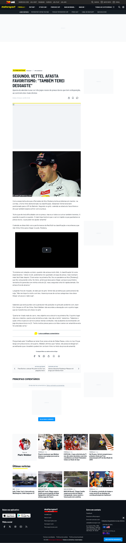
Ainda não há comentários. (47, 385)
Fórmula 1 (21, 7)
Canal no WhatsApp (88, 12)
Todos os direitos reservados (72, 540)
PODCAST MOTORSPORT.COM (60, 12)
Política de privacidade (76, 537)
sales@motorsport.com (93, 523)
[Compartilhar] (69, 98)
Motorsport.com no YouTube (40, 12)
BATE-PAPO (107, 2)
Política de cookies (62, 537)
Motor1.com (47, 517)
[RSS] (26, 527)
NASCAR (81, 7)
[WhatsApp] (44, 356)
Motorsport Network (55, 540)
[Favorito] (73, 98)
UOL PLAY (56, 2)
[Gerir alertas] (59, 356)
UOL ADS (63, 2)
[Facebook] (34, 356)
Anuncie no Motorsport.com (94, 516)
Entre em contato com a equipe (95, 519)
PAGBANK (41, 2)
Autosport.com (49, 524)
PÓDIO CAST (75, 12)
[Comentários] (78, 98)
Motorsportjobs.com (50, 521)
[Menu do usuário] (123, 7)
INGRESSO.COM (24, 2)
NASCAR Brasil (69, 7)
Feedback (89, 513)
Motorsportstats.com (50, 527)
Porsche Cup (55, 7)
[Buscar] (119, 7)
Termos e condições (49, 537)
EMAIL (118, 2)
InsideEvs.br (48, 514)
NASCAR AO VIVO (102, 12)
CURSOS (49, 2)
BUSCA (96, 2)
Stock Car (42, 7)
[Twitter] (39, 356)
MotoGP (32, 7)
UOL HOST (33, 2)
